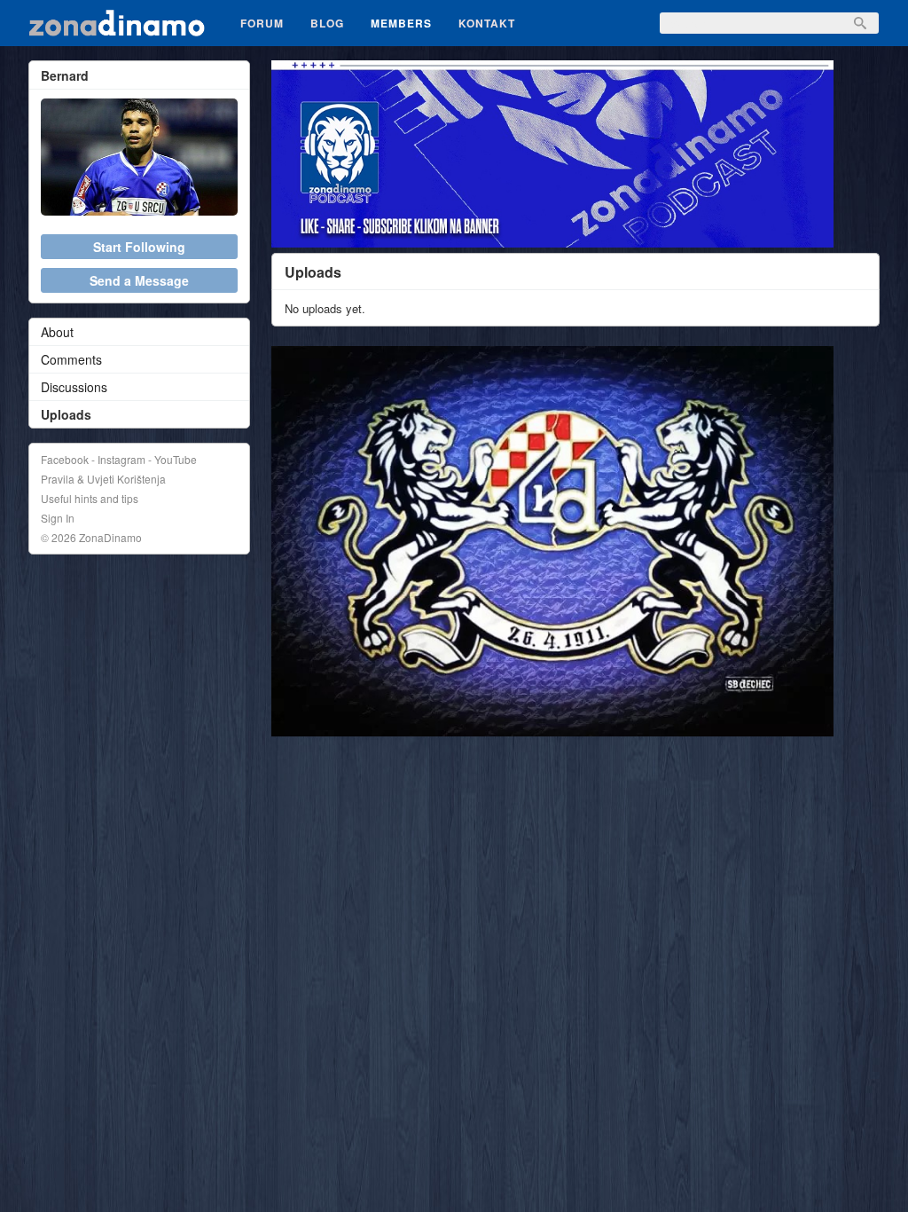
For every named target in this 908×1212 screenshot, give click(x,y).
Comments (71, 359)
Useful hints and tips (89, 498)
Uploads (66, 414)
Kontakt (486, 23)
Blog (327, 23)
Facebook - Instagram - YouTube (119, 459)
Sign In (57, 517)
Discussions (74, 387)
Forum (262, 23)
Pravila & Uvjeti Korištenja (103, 478)
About (57, 332)
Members (401, 23)
